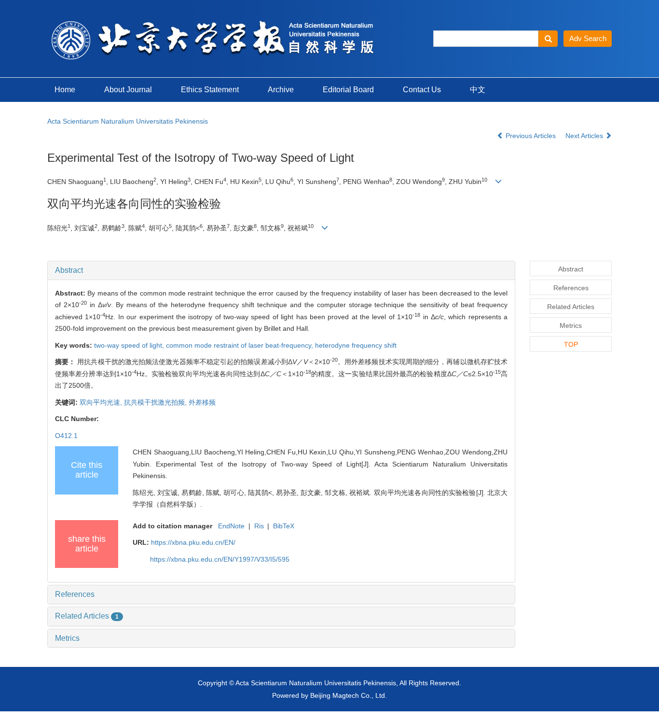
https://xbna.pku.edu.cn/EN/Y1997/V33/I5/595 (219, 559)
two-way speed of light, (130, 345)
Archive (281, 89)
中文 (477, 89)
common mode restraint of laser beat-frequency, (240, 345)
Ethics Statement (210, 89)
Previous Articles (531, 136)
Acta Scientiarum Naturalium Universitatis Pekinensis (127, 121)
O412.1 (66, 435)
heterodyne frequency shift (356, 345)
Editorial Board (348, 89)
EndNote (231, 526)
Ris (259, 526)
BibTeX (283, 526)
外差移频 (202, 402)
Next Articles (585, 136)
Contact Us (422, 89)
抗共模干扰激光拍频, (156, 402)
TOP (571, 344)
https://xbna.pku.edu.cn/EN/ (193, 542)
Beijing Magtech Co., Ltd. (348, 695)
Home (65, 89)
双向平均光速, (102, 402)
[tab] (281, 270)
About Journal (128, 89)
